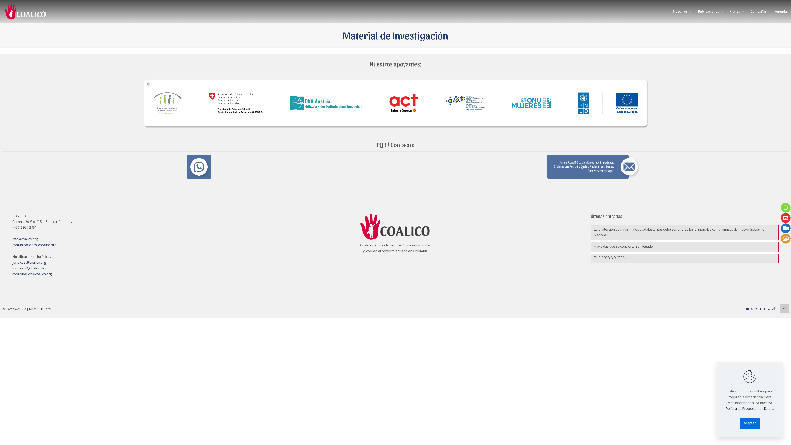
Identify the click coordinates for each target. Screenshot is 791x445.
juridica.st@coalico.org (29, 268)
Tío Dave (45, 309)
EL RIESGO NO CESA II (610, 257)
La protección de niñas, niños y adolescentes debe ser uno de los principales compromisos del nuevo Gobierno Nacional (679, 232)
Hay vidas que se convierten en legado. (624, 246)
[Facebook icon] (760, 309)
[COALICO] (25, 11)
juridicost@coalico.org (29, 262)
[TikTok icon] (774, 309)
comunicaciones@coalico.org (34, 244)
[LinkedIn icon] (747, 309)
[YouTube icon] (764, 309)
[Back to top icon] (784, 308)
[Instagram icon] (756, 309)
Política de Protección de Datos (749, 408)
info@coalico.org (25, 239)
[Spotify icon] (769, 309)
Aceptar (750, 423)
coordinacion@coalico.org (32, 274)
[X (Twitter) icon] (751, 309)
